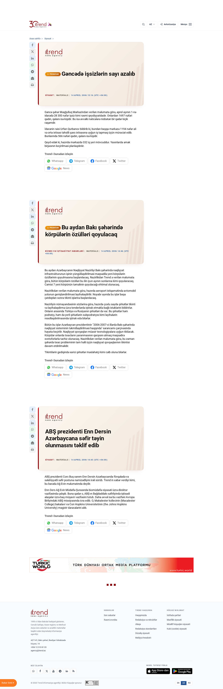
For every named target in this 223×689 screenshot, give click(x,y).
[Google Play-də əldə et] (182, 671)
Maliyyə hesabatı (143, 637)
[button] (32, 45)
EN (178, 683)
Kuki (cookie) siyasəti (177, 629)
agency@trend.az (38, 650)
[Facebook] (40, 671)
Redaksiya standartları (146, 629)
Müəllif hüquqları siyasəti (178, 624)
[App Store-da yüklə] (158, 671)
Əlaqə (138, 624)
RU (189, 683)
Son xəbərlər (109, 615)
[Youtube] (53, 671)
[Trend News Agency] (39, 613)
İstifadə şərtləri (174, 615)
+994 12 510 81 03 (38, 647)
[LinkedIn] (67, 671)
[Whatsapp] (33, 671)
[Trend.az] (40, 24)
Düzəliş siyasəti (142, 633)
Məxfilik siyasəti (174, 620)
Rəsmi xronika (110, 620)
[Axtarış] (143, 24)
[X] (47, 671)
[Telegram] (60, 671)
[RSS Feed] (73, 671)
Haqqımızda (141, 615)
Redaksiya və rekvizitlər (146, 620)
